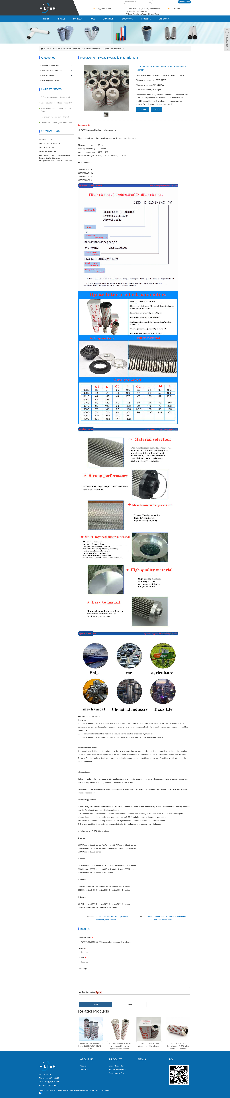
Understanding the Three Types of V (56, 103)
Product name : (86, 938)
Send (95, 1004)
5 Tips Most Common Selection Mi (55, 97)
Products (77, 19)
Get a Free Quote (184, 2)
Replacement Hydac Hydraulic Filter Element (105, 49)
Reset (130, 1004)
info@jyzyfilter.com (103, 8)
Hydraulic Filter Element (73, 49)
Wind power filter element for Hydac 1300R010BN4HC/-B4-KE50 (90, 1046)
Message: (83, 968)
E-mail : (83, 958)
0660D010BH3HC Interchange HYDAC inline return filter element (178, 1046)
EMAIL (157, 109)
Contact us (164, 19)
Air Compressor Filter (50, 80)
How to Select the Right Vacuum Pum (56, 122)
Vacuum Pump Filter (50, 65)
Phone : (83, 948)
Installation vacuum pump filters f (55, 117)
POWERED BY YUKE (96, 1090)
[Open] (227, 40)
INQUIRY (143, 109)
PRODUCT (115, 1059)
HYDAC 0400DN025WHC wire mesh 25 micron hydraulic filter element (120, 1046)
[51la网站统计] (40, 1093)
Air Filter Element (49, 75)
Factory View (127, 19)
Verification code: (87, 992)
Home (46, 19)
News (92, 19)
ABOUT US (87, 1059)
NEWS (142, 1059)
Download (108, 19)
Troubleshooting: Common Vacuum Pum (56, 109)
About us (61, 19)
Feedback (146, 19)
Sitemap (107, 1090)
